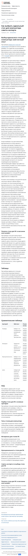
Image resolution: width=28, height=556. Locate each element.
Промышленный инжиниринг (9, 8)
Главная (3, 19)
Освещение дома (5, 6)
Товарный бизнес (5, 10)
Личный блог (10, 19)
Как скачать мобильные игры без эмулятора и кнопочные (13, 520)
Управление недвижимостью (9, 13)
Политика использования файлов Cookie (11, 535)
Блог (2, 529)
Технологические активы (7, 15)
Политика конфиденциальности (9, 537)
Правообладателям (6, 539)
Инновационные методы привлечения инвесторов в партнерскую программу (12, 514)
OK (19, 554)
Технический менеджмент (7, 548)
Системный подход (20, 546)
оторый (7, 56)
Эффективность (16, 6)
